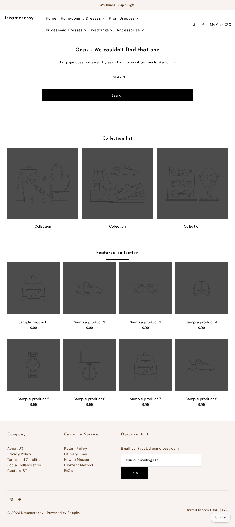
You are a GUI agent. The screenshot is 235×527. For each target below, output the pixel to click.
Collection (43, 226)
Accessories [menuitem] (128, 30)
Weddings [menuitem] (100, 30)
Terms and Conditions (26, 459)
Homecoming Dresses (81, 18)
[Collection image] (42, 217)
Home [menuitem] (51, 18)
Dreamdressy (18, 18)
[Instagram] (11, 500)
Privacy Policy (19, 454)
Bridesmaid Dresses (64, 30)
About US (15, 448)
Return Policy (75, 448)
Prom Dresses (122, 18)
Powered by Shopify (63, 512)
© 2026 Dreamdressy (25, 512)
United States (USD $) (204, 510)
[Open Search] (193, 24)
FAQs (68, 470)
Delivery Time (75, 454)
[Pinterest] (19, 500)
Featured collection (117, 253)
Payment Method (78, 465)
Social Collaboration (24, 465)
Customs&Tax (18, 470)
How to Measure (78, 459)
